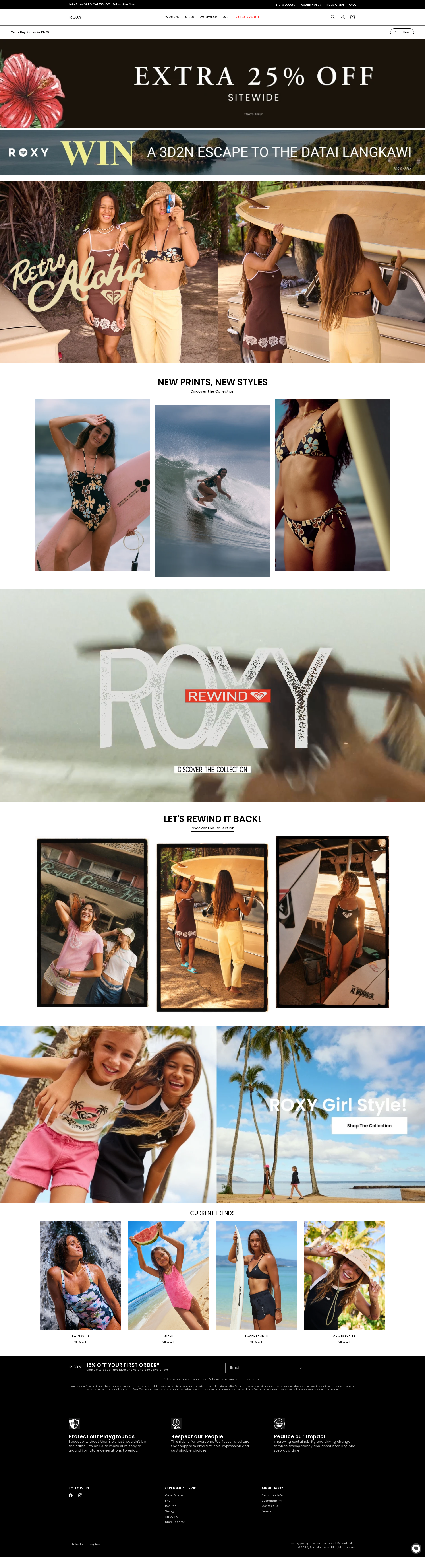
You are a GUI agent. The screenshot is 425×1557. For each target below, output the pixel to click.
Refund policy (346, 1543)
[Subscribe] (300, 1368)
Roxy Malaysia (319, 1547)
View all (80, 1342)
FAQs (353, 4)
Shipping (171, 1516)
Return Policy (311, 4)
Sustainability (272, 1501)
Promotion (269, 1511)
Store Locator (286, 4)
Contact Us (270, 1506)
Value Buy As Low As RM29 (30, 32)
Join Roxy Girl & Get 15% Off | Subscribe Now (102, 4)
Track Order (335, 4)
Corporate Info (272, 1495)
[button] (172, 17)
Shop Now (402, 32)
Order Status (174, 1495)
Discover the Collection (212, 391)
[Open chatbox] (416, 1548)
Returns (170, 1506)
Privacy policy (299, 1543)
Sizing (169, 1511)
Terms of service (322, 1543)
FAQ (168, 1501)
